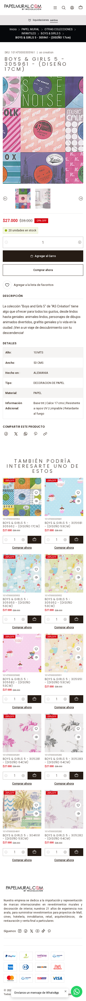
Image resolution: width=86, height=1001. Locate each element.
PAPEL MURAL (30, 29)
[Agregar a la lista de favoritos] (36, 493)
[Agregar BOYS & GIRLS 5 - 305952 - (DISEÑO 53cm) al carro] (76, 619)
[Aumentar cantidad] (79, 242)
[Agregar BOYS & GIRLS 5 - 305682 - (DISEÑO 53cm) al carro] (34, 699)
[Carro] (80, 7)
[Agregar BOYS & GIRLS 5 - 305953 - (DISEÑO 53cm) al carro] (34, 619)
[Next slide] (79, 199)
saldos (54, 20)
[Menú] (55, 7)
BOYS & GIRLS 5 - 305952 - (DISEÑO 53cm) (58, 602)
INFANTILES (29, 33)
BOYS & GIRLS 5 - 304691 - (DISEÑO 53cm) (21, 837)
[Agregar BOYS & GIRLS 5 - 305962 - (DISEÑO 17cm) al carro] (34, 540)
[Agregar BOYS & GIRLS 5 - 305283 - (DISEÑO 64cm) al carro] (76, 775)
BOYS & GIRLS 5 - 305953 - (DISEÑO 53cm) (16, 602)
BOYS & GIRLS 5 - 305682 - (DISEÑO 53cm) (16, 682)
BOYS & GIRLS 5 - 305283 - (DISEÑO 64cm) (64, 760)
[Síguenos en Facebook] (26, 931)
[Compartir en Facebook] (6, 434)
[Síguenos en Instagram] (20, 931)
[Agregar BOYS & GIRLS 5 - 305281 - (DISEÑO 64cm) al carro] (34, 775)
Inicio (13, 29)
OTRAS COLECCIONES (58, 29)
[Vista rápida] (36, 501)
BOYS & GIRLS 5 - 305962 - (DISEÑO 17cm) (21, 524)
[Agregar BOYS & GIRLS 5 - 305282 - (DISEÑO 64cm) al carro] (76, 852)
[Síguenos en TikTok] (43, 931)
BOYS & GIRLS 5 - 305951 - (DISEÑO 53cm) (63, 680)
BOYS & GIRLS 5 (51, 33)
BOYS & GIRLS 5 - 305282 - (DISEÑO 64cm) (64, 837)
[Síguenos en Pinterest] (49, 931)
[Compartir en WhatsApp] (25, 434)
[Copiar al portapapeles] (45, 434)
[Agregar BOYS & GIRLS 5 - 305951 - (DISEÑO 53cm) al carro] (76, 699)
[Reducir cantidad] (6, 242)
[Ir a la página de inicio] (23, 7)
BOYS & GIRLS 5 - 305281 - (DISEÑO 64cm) (21, 760)
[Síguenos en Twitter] (32, 931)
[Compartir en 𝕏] (15, 434)
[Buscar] (64, 7)
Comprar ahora (22, 547)
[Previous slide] (6, 199)
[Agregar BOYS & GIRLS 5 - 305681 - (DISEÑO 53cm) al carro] (76, 540)
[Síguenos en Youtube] (37, 931)
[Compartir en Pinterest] (35, 434)
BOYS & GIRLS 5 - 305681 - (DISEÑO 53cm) (63, 524)
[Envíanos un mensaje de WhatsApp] (76, 991)
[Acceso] (72, 7)
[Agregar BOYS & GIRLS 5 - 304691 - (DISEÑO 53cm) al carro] (34, 852)
